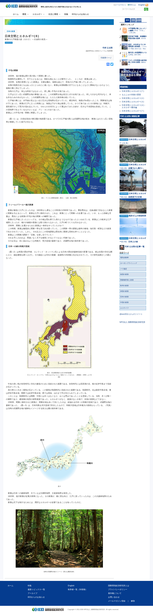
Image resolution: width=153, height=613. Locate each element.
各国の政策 (124, 274)
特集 (66, 14)
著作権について (114, 593)
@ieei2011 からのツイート (131, 314)
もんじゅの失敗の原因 (131, 95)
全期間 (138, 20)
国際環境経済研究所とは (118, 586)
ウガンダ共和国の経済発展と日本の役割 (137, 61)
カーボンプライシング (128, 263)
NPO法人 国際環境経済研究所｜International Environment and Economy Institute (22, 6)
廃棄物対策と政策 (127, 280)
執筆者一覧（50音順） (77, 589)
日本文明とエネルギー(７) (133, 91)
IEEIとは (132, 5)
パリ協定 (123, 269)
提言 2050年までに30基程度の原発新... (137, 45)
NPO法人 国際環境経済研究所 (132, 322)
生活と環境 (53, 14)
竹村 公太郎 (108, 48)
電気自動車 (124, 257)
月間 (133, 20)
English (141, 5)
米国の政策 (124, 291)
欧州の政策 (124, 285)
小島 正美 (132, 32)
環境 (24, 14)
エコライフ (124, 308)
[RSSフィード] (146, 5)
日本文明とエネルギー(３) (133, 102)
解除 (133, 601)
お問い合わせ (114, 597)
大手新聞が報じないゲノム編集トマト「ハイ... (137, 29)
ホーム (16, 14)
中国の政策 (124, 302)
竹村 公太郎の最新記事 (130, 116)
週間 (127, 20)
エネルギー (37, 14)
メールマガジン (120, 5)
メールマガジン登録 (116, 601)
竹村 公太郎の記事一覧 (135, 247)
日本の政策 (11, 31)
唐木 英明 (137, 54)
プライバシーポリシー (117, 589)
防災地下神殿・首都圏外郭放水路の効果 (137, 37)
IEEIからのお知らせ (80, 14)
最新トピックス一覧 (36, 589)
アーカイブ (32, 593)
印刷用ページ (106, 58)
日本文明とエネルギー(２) (133, 98)
